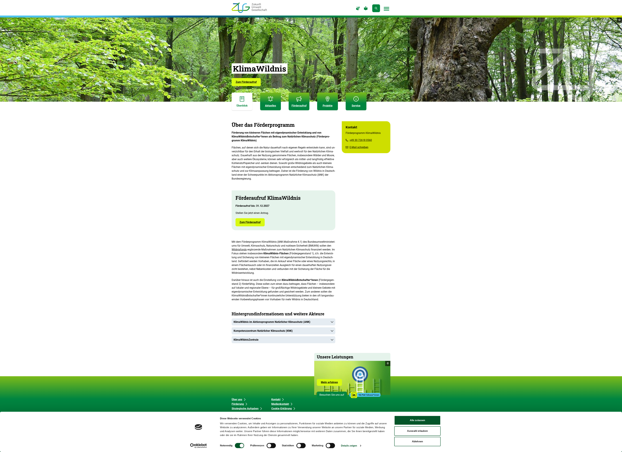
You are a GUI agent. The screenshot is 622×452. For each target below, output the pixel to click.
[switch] (271, 445)
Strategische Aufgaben (245, 408)
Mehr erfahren (331, 383)
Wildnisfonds (239, 249)
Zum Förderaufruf (246, 82)
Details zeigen (349, 445)
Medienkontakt (280, 404)
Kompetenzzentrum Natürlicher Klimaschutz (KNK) (263, 330)
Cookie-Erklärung (281, 408)
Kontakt (275, 399)
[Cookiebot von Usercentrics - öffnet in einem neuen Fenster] (198, 445)
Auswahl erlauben (417, 430)
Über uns (237, 399)
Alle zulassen (417, 420)
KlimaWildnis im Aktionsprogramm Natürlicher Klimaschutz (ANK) (272, 321)
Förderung (238, 404)
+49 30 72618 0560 (361, 140)
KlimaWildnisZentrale (246, 339)
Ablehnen (417, 441)
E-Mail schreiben (359, 147)
